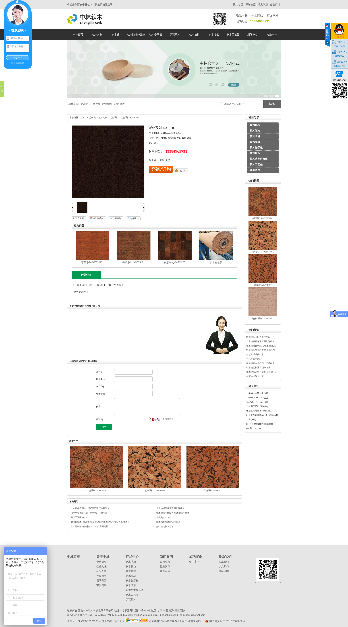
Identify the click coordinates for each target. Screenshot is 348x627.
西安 (182, 610)
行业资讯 (165, 566)
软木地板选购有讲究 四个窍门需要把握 (89, 526)
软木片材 (255, 136)
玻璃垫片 (255, 170)
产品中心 (132, 556)
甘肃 (159, 610)
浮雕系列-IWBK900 (263, 285)
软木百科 (165, 571)
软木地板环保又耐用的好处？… (261, 341)
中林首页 (73, 556)
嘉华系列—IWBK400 (155, 490)
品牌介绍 (101, 571)
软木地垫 (107, 104)
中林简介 (101, 561)
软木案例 (194, 561)
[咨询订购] (161, 172)
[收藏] (181, 172)
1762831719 (339, 66)
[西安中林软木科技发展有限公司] (84, 23)
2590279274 (339, 46)
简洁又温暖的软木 (255, 354)
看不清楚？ (167, 419)
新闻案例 (166, 556)
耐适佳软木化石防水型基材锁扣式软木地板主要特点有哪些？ (100, 522)
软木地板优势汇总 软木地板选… (261, 346)
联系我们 (225, 556)
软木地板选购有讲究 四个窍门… (261, 372)
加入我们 (224, 566)
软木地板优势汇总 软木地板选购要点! (89, 513)
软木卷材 (255, 142)
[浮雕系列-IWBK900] (262, 282)
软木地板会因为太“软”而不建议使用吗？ (90, 508)
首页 (82, 117)
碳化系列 (114, 117)
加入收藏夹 (98, 218)
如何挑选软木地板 (255, 376)
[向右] (143, 210)
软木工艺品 (256, 164)
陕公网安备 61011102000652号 (227, 621)
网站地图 (224, 571)
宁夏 (165, 610)
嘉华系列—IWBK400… (263, 252)
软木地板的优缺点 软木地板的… (261, 350)
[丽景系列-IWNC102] (175, 259)
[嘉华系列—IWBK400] (262, 249)
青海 (171, 610)
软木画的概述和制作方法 (258, 367)
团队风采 (101, 580)
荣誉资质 (101, 585)
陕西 (153, 610)
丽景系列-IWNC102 (174, 262)
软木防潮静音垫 (259, 158)
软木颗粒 (255, 130)
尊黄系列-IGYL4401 (92, 262)
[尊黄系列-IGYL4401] (92, 259)
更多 (167, 160)
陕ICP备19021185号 (89, 621)
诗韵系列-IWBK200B (96, 490)
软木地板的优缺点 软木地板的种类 (172, 513)
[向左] (72, 210)
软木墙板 (255, 153)
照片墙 (96, 104)
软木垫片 (119, 104)
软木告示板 (256, 147)
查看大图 (79, 218)
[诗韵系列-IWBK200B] (262, 215)
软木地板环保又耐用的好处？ (170, 508)
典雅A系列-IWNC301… (263, 318)
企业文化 (101, 566)
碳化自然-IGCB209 (92, 285)
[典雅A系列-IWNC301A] (262, 315)
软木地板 (255, 125)
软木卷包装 (216, 262)
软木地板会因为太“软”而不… (260, 337)
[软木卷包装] (216, 259)
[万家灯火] (137, 621)
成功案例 (195, 556)
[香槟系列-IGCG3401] (134, 259)
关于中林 (102, 556)
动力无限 (119, 621)
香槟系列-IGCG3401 (133, 262)
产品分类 (91, 117)
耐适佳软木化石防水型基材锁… (261, 363)
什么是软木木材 (254, 359)
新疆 (177, 610)
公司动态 (165, 561)
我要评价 (116, 218)
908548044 (339, 56)
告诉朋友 (134, 218)
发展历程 (101, 575)
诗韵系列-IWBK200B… (263, 218)
